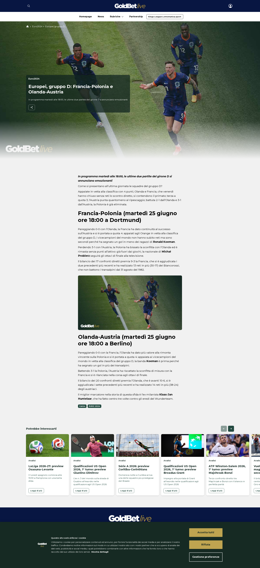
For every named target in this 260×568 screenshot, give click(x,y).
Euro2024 (37, 26)
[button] (224, 429)
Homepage (85, 16)
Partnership (136, 16)
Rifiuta (205, 544)
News (101, 16)
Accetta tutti (205, 532)
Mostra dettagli (99, 552)
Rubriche (115, 16)
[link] (164, 16)
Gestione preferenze (205, 556)
